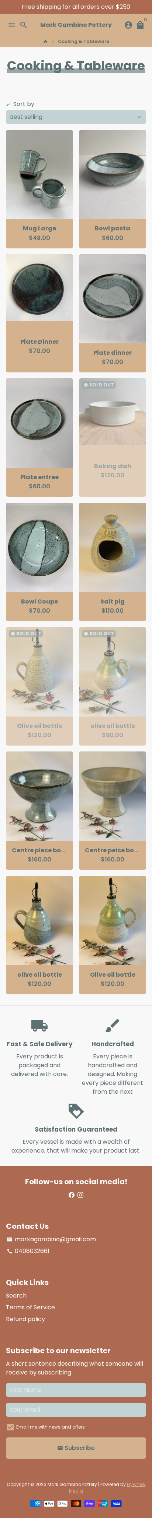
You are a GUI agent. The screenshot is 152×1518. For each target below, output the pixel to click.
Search (16, 1295)
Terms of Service (30, 1307)
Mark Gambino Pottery (72, 1484)
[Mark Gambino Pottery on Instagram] (80, 1194)
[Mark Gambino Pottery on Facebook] (72, 1194)
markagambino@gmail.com (51, 1239)
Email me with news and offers (50, 1427)
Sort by (20, 104)
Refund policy (25, 1319)
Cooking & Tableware (83, 41)
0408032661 (28, 1251)
